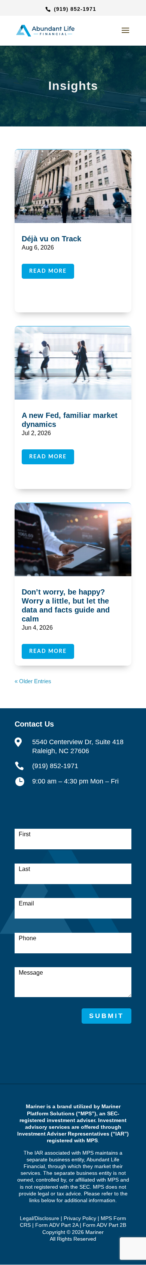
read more (48, 271)
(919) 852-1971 (75, 9)
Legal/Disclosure (39, 1218)
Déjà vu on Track (51, 239)
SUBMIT (106, 1016)
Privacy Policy (80, 1218)
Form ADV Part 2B (104, 1225)
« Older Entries (33, 681)
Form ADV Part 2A (56, 1225)
